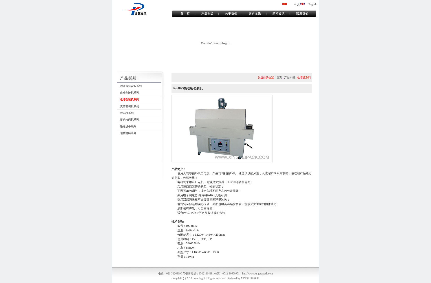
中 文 (297, 4)
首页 (279, 77)
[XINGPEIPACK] (302, 4)
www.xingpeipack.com (260, 273)
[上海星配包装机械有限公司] (145, 14)
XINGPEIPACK (250, 278)
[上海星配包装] (284, 4)
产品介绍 (289, 77)
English (312, 4)
